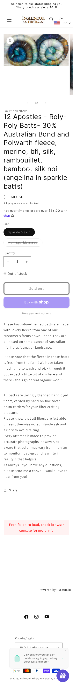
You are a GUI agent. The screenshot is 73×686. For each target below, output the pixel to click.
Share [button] (13, 490)
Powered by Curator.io (55, 590)
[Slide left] (27, 103)
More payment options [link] (36, 313)
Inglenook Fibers (29, 678)
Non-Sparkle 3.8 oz (25, 243)
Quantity (9, 253)
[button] (9, 20)
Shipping (9, 203)
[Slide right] (46, 103)
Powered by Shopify (51, 678)
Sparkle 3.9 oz (21, 233)
